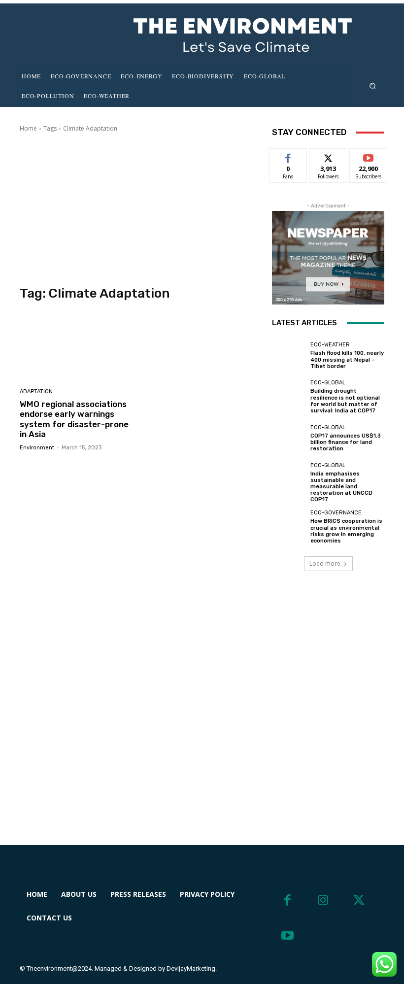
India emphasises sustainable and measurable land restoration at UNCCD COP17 (341, 487)
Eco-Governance (336, 512)
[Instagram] (323, 900)
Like (288, 156)
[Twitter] (358, 900)
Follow (328, 156)
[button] (372, 85)
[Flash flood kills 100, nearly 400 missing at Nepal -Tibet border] (288, 356)
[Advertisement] (139, 209)
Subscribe (368, 156)
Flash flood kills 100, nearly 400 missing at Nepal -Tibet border (347, 359)
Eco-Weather (330, 344)
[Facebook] (287, 900)
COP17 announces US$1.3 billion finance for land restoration (345, 442)
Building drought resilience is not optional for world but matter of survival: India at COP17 (345, 401)
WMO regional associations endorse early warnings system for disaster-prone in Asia (74, 419)
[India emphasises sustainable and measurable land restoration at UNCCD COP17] (288, 479)
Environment (37, 447)
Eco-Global (327, 382)
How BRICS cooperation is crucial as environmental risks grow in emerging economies (346, 531)
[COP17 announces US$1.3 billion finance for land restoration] (288, 438)
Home (28, 128)
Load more (324, 563)
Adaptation (36, 391)
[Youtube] (287, 935)
